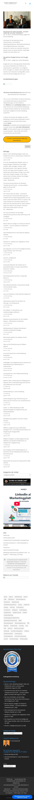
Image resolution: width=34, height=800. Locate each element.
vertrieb (6, 639)
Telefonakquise (18, 633)
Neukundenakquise (8, 623)
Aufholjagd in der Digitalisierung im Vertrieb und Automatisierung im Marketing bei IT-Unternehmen (17, 364)
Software (27, 631)
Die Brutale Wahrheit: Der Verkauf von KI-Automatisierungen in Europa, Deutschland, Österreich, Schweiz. (15, 267)
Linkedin (25, 612)
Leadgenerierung (8, 121)
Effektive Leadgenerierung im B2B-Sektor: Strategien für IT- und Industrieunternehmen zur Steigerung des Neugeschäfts (17, 430)
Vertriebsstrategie (14, 639)
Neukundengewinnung (20, 623)
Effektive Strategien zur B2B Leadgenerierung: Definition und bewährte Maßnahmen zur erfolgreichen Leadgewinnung (16, 441)
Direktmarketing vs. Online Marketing (13, 391)
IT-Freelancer (7, 610)
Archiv (5, 764)
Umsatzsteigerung (8, 636)
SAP (5, 628)
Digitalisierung (15, 602)
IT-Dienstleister (19, 607)
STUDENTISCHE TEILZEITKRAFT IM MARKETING (16, 540)
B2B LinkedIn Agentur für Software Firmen (15, 337)
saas (27, 625)
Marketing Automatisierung (10, 620)
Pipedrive (6, 625)
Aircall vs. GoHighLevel (9, 258)
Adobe (5, 596)
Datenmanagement (20, 599)
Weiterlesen (11, 180)
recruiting (21, 625)
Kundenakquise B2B (9, 538)
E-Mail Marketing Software (10, 604)
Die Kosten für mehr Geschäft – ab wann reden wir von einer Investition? (15, 32)
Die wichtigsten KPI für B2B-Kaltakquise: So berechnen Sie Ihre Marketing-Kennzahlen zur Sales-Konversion (16, 452)
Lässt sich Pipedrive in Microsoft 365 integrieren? (17, 294)
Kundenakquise (23, 610)
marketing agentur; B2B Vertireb (11, 618)
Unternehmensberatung (20, 636)
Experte (20, 604)
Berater (25, 596)
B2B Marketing (18, 596)
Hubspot (6, 607)
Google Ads (26, 34)
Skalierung (6, 535)
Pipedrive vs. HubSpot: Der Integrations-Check (16, 241)
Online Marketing (8, 36)
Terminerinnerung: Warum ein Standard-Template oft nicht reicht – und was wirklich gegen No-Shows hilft (15, 185)
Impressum (6, 547)
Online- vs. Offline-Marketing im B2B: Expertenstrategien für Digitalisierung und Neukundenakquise (15, 409)
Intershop (12, 607)
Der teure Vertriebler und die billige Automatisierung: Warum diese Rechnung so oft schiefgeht (16, 214)
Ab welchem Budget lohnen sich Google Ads (15, 57)
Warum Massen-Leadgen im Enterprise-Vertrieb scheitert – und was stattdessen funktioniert (16, 705)
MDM (20, 620)
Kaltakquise (14, 610)
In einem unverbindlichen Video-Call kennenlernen (17, 139)
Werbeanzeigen (23, 639)
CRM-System (11, 599)
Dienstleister (7, 602)
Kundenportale (7, 612)
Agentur (11, 596)
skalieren (10, 628)
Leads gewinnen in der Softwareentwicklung (15, 373)
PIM (28, 623)
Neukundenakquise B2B (11, 754)
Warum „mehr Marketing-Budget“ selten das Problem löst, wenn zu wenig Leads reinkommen (17, 686)
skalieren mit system (19, 628)
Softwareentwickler (8, 633)
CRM (5, 599)
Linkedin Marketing (8, 615)
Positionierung (13, 625)
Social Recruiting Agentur (17, 631)
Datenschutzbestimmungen (11, 550)
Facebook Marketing (17, 34)
